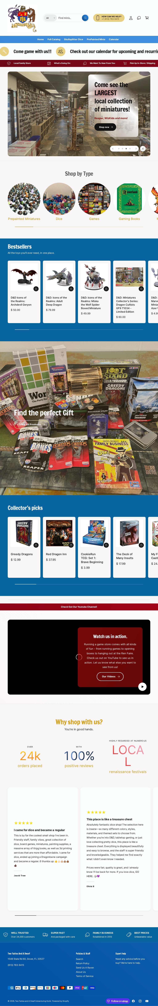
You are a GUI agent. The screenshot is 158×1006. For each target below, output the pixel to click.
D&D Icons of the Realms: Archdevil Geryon (21, 301)
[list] (79, 63)
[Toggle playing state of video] (142, 687)
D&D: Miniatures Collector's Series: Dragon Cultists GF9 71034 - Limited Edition (127, 304)
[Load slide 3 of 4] (126, 148)
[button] (147, 18)
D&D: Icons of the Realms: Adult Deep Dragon (56, 301)
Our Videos (109, 676)
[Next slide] (136, 148)
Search (79, 959)
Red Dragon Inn (56, 554)
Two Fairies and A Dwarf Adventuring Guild (33, 1001)
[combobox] (73, 18)
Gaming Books (129, 219)
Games (94, 219)
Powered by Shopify (60, 1001)
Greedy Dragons (22, 554)
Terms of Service (84, 976)
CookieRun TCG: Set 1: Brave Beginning (92, 558)
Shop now (46, 126)
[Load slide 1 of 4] (119, 148)
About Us (81, 972)
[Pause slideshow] (143, 148)
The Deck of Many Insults (124, 556)
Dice (59, 219)
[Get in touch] (139, 18)
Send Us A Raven (85, 967)
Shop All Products (30, 424)
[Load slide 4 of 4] (130, 148)
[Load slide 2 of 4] (122, 148)
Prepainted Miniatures (24, 219)
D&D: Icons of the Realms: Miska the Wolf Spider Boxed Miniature (91, 303)
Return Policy (82, 963)
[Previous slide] (113, 148)
